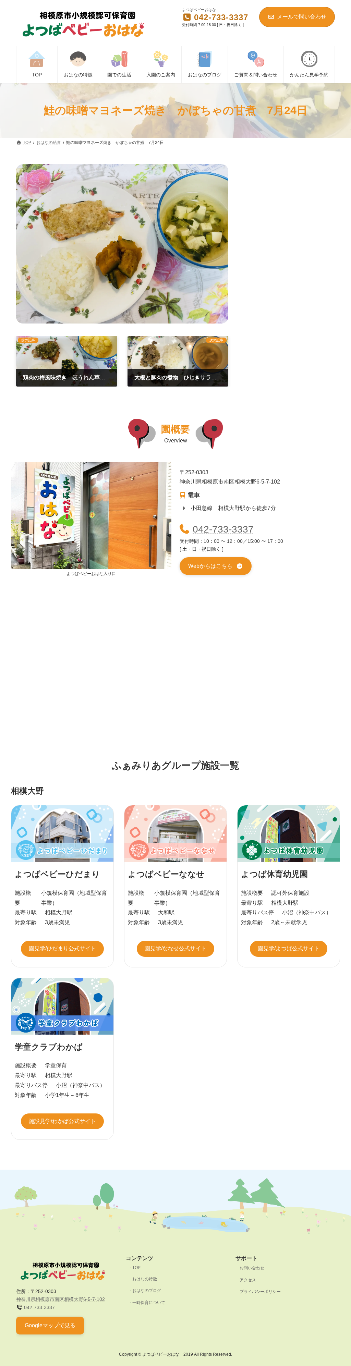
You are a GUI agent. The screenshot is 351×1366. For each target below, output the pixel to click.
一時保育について (148, 1302)
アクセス (248, 1279)
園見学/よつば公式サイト (288, 948)
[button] (216, 566)
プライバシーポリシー (260, 1291)
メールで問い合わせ (301, 17)
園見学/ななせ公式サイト (175, 948)
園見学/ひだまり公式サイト (62, 948)
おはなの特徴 (144, 1278)
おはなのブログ (146, 1290)
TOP (136, 1267)
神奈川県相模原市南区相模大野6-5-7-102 (60, 1299)
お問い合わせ (252, 1268)
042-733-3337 (223, 529)
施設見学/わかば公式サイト (62, 1121)
